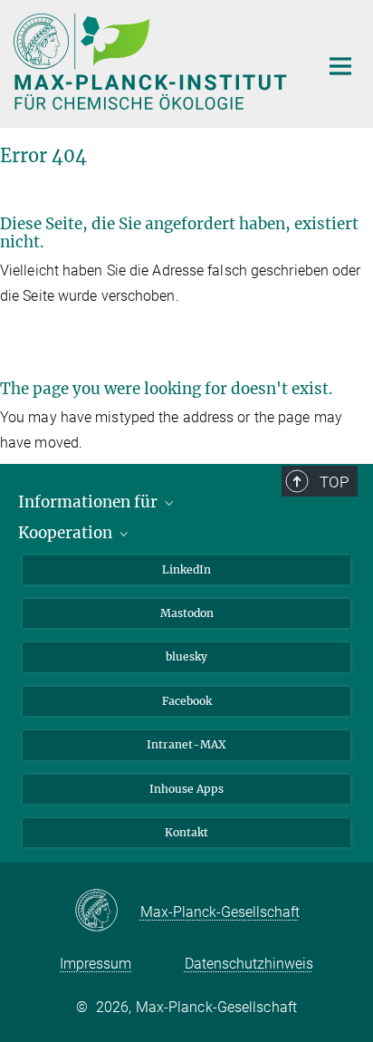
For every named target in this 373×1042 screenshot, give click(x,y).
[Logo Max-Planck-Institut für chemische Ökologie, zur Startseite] (153, 62)
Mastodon (187, 613)
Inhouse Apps (186, 789)
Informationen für (89, 502)
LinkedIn (186, 569)
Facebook (187, 701)
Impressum (95, 963)
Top (334, 482)
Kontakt (186, 832)
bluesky (186, 656)
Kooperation (67, 533)
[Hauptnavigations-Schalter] (340, 66)
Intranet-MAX (186, 744)
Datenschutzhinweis (249, 963)
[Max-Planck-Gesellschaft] (107, 911)
